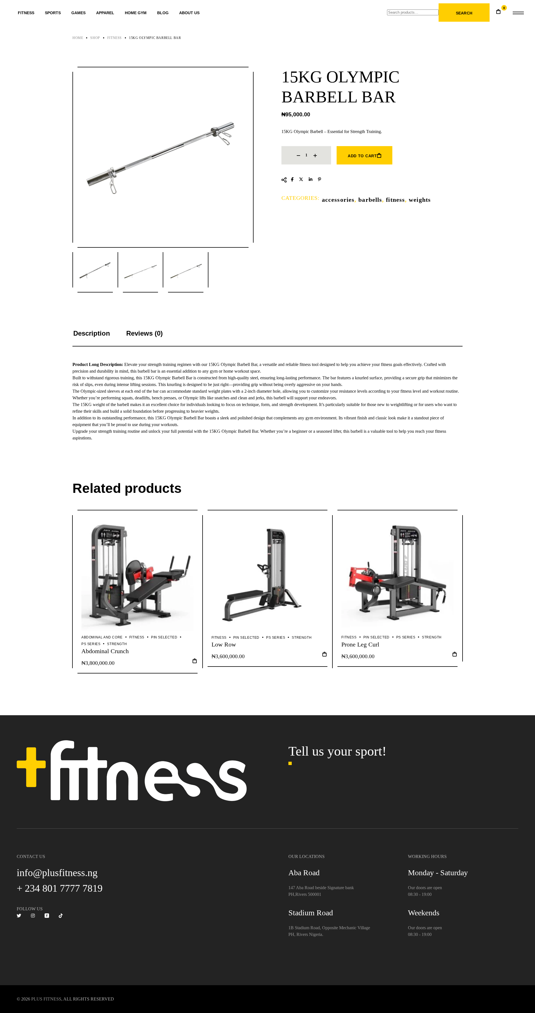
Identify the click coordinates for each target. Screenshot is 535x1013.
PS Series (90, 644)
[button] (195, 662)
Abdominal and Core (102, 637)
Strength (117, 644)
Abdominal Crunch (105, 651)
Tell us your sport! (337, 751)
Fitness (395, 199)
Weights (420, 199)
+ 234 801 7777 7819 (60, 888)
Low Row (223, 644)
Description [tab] (91, 333)
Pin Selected (164, 637)
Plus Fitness (46, 999)
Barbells (370, 199)
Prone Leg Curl (360, 644)
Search (464, 13)
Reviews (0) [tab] (144, 333)
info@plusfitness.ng (57, 872)
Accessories (338, 199)
